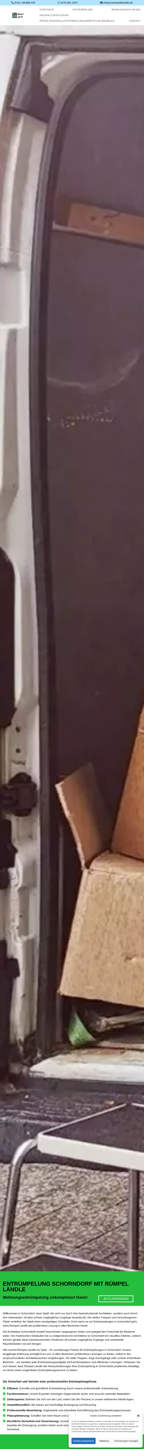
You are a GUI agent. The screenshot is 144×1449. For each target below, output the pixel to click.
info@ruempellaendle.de (118, 2)
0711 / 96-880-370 (24, 2)
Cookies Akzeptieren (83, 1441)
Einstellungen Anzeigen (126, 1441)
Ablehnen (104, 1441)
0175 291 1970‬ (68, 2)
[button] (138, 1415)
